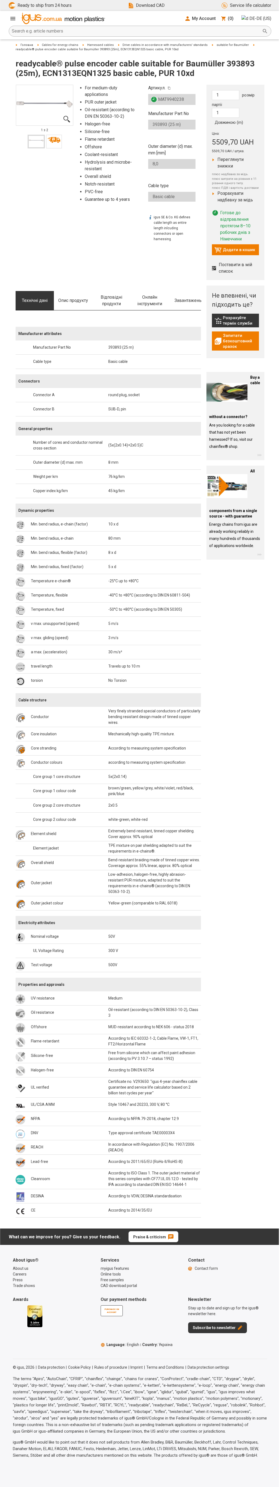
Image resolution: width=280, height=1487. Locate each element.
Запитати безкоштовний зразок (236, 341)
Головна (27, 45)
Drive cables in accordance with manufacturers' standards (165, 45)
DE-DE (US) (260, 18)
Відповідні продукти (111, 300)
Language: (122, 1344)
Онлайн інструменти (149, 300)
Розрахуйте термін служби (236, 320)
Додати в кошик (234, 251)
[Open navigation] (13, 18)
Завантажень (188, 300)
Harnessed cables (100, 45)
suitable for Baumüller (233, 45)
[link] (235, 322)
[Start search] (265, 31)
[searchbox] (135, 31)
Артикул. (156, 87)
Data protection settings (208, 1367)
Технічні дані (35, 300)
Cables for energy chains (60, 45)
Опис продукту (73, 300)
